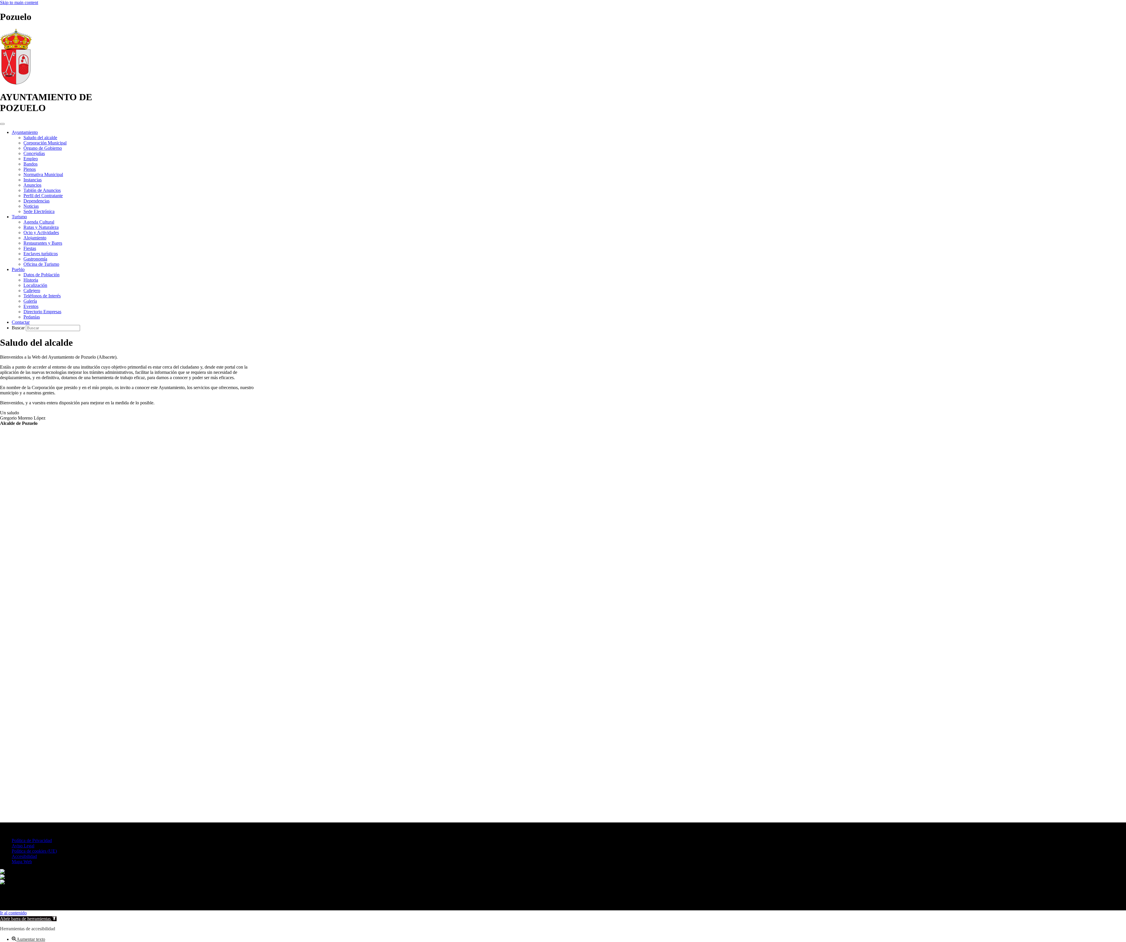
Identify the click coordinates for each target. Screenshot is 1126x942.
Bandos (30, 163)
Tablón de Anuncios (42, 190)
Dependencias (36, 200)
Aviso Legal (23, 845)
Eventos (30, 306)
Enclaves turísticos (40, 253)
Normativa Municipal (43, 174)
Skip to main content (19, 2)
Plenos (29, 169)
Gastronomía (35, 258)
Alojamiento (34, 237)
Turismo (19, 216)
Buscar (19, 327)
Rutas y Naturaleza (41, 227)
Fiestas (29, 248)
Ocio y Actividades (41, 232)
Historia (30, 279)
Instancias (32, 179)
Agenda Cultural (38, 221)
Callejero (31, 290)
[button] (28, 918)
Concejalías (34, 153)
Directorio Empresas (42, 311)
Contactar (21, 322)
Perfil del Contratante (43, 195)
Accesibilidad (24, 856)
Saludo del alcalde (40, 137)
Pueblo (18, 269)
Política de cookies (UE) (34, 851)
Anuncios (32, 185)
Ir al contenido (13, 912)
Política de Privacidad (32, 840)
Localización (35, 285)
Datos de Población (41, 274)
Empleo (30, 158)
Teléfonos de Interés (42, 295)
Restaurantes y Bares (42, 243)
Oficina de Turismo (41, 264)
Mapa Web (22, 861)
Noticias (31, 206)
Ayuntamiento (25, 132)
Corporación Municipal (45, 142)
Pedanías (31, 316)
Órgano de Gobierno (42, 148)
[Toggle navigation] (2, 124)
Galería (30, 301)
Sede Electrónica (39, 211)
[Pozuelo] (16, 82)
